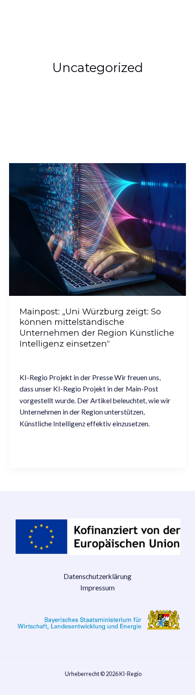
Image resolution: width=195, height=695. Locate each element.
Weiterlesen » (41, 445)
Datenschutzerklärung (97, 576)
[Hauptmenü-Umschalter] (174, 18)
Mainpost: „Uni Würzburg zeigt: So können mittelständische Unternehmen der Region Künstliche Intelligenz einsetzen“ (97, 327)
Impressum (97, 588)
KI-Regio (32, 18)
